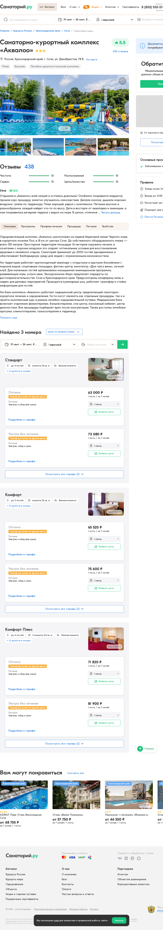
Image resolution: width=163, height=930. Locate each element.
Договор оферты (78, 909)
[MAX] (139, 858)
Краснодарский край (48, 30)
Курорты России (22, 30)
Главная (4, 30)
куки (56, 920)
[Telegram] (132, 858)
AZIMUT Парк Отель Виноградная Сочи (21, 816)
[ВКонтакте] (119, 858)
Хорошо (119, 920)
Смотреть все (75, 773)
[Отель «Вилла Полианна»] (76, 794)
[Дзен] (126, 858)
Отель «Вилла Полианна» (68, 814)
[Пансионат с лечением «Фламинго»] (129, 794)
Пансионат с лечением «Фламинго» (126, 814)
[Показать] (122, 344)
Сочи (67, 30)
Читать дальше (110, 212)
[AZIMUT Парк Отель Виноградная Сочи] (24, 794)
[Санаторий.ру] (18, 7)
